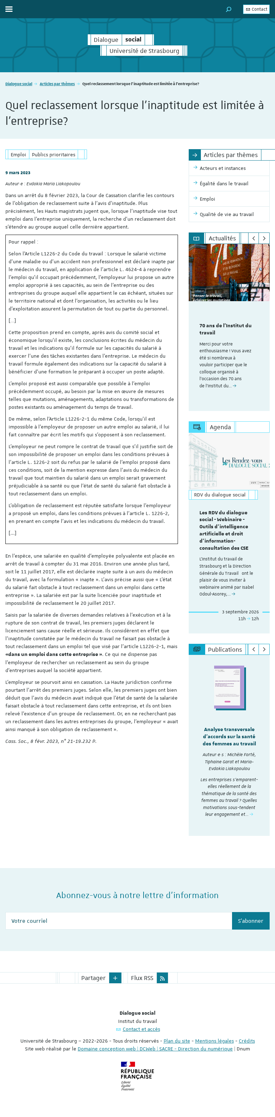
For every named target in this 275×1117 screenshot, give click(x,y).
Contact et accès (141, 1029)
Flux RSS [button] (142, 978)
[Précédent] (253, 238)
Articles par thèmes (57, 83)
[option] (229, 327)
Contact (259, 9)
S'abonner (251, 921)
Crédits (247, 1041)
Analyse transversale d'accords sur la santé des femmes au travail (229, 736)
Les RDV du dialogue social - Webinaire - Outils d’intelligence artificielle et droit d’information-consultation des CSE (224, 531)
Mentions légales (214, 1041)
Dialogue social (18, 83)
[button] (229, 9)
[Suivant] (264, 238)
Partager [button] (93, 978)
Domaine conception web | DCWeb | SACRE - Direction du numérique (155, 1048)
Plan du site (177, 1041)
